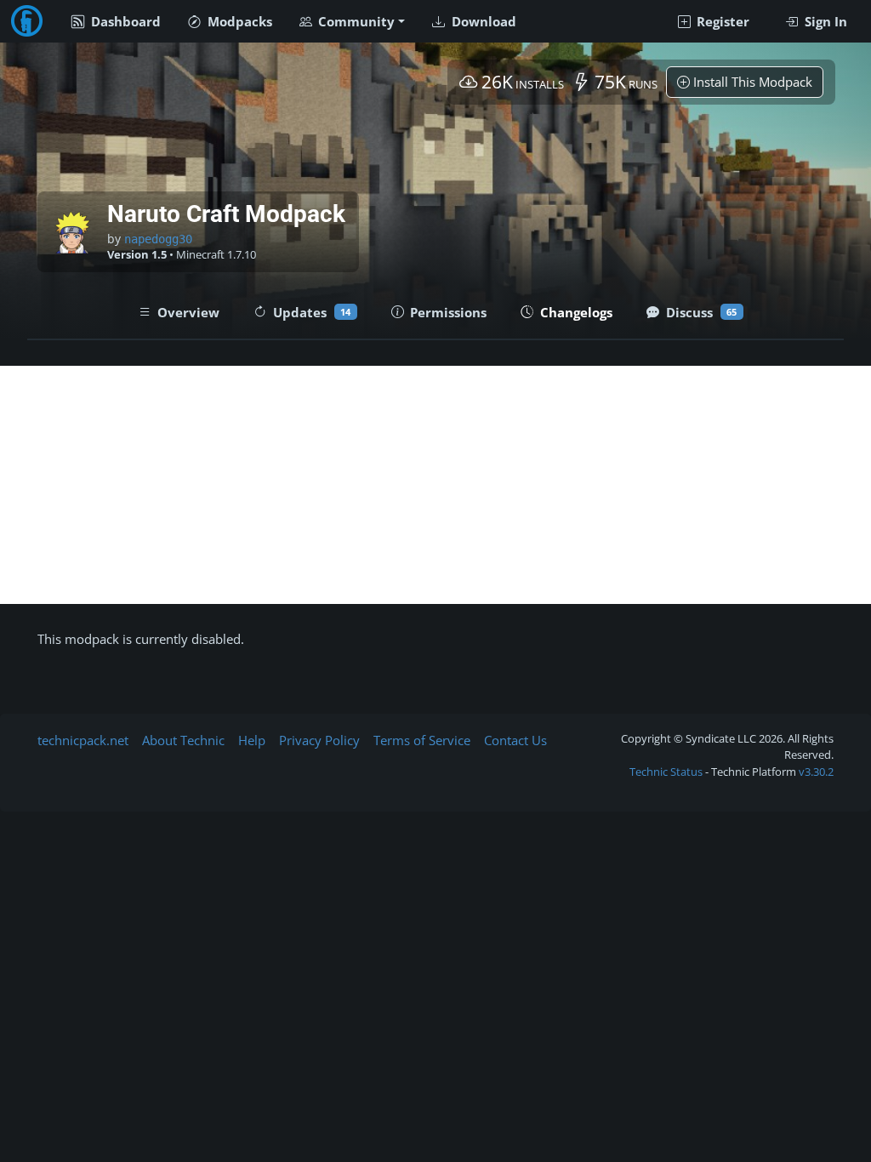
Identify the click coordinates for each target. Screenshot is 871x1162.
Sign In (824, 21)
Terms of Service (421, 740)
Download (482, 21)
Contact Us (515, 740)
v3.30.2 (816, 771)
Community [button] (355, 21)
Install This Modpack (751, 81)
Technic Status (666, 771)
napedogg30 (158, 239)
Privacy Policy (319, 740)
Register (721, 21)
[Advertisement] (435, 485)
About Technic (183, 740)
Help (251, 740)
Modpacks (238, 21)
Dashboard (124, 21)
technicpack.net (82, 740)
